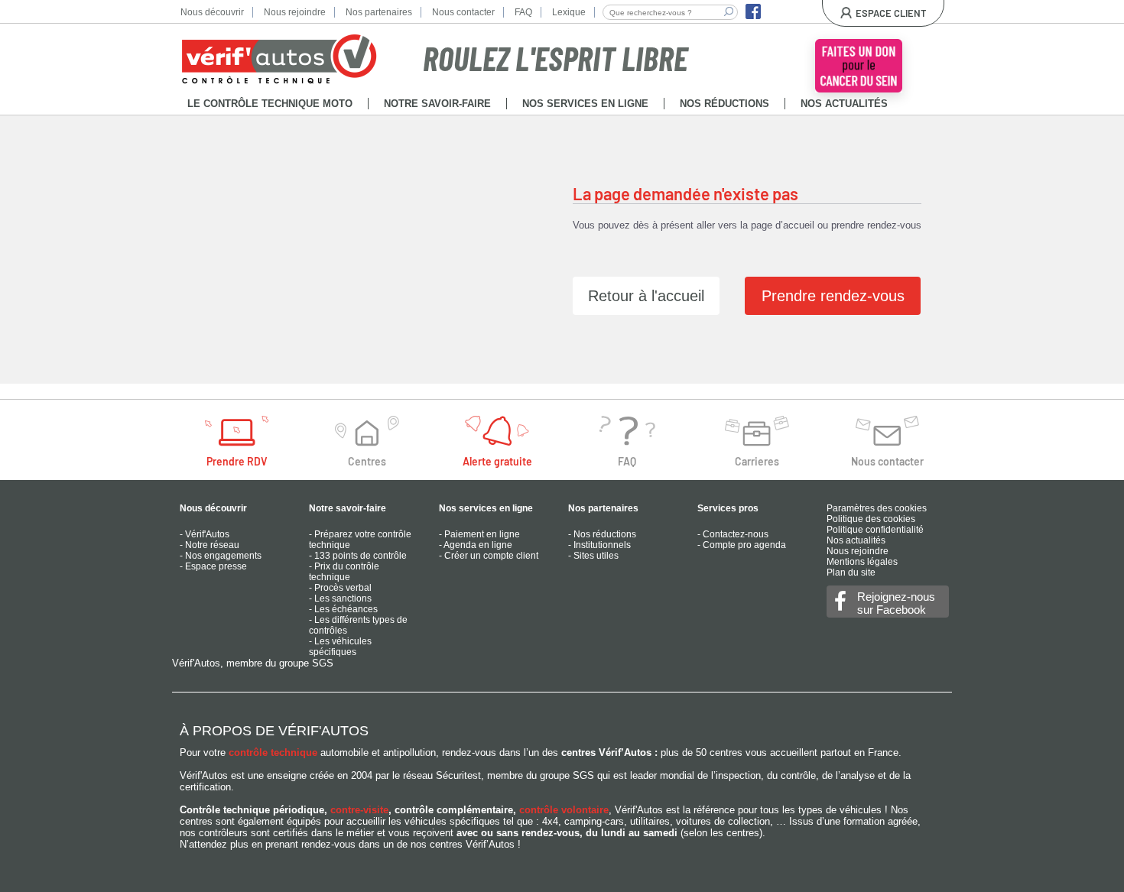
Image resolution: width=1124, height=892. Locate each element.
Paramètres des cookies (877, 508)
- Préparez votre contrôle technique (360, 539)
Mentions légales (862, 561)
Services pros (728, 508)
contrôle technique (273, 752)
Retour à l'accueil (646, 295)
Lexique (569, 12)
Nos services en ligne (486, 508)
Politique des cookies (871, 519)
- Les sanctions (340, 598)
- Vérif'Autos (204, 534)
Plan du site (851, 572)
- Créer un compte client (488, 555)
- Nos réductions (602, 534)
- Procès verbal (340, 587)
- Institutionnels (599, 545)
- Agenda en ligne (475, 545)
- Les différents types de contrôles (358, 625)
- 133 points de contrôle (358, 555)
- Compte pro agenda (741, 545)
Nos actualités (856, 540)
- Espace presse (213, 566)
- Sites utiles (593, 555)
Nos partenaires (379, 12)
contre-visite (359, 810)
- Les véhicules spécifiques (340, 646)
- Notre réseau (209, 545)
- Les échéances (343, 609)
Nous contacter (463, 12)
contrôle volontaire (564, 810)
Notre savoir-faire (347, 508)
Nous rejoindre (295, 12)
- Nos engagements (221, 555)
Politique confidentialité (875, 529)
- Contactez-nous (732, 534)
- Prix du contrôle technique (344, 571)
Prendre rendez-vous (833, 295)
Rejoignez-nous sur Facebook (896, 603)
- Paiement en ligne (479, 534)
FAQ (523, 12)
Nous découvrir (212, 12)
